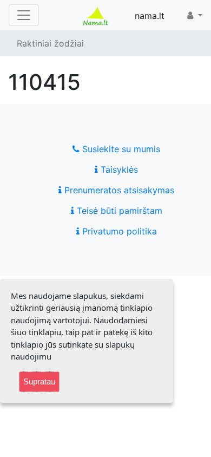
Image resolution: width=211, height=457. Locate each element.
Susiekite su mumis (120, 148)
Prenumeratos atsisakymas (118, 190)
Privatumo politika (118, 231)
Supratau (39, 381)
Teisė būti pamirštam (118, 210)
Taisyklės (118, 169)
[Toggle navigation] (24, 15)
